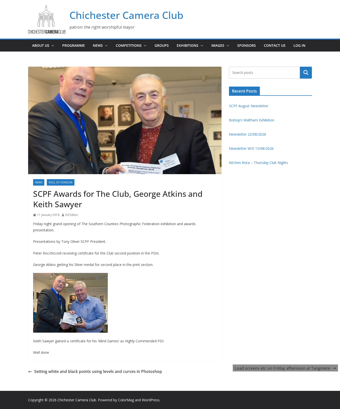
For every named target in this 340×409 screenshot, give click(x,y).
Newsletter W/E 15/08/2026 (251, 148)
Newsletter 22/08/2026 (247, 134)
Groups (162, 45)
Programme (73, 45)
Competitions (129, 45)
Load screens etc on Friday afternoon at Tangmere (282, 368)
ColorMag (126, 400)
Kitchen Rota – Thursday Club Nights (258, 162)
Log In (299, 45)
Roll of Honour (60, 182)
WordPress (151, 400)
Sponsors (246, 45)
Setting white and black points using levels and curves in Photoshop (98, 371)
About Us (40, 45)
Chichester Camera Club (126, 15)
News (98, 45)
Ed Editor (71, 215)
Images (217, 45)
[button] (51, 45)
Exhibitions (187, 45)
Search (306, 72)
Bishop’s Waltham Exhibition (251, 120)
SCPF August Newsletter (248, 105)
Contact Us (274, 45)
